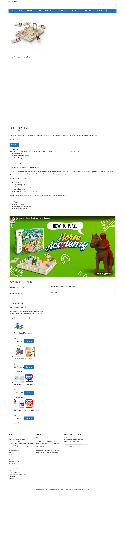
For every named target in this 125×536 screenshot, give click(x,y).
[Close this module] (67, 493)
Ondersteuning (13, 472)
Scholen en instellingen (15, 468)
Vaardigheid (49, 11)
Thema (74, 11)
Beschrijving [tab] (18, 153)
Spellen (71, 151)
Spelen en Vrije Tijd (62, 151)
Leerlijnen (29, 11)
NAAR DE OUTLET (35, 521)
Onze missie (12, 457)
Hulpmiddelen (86, 11)
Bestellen (14, 145)
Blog (10, 470)
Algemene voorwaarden (15, 461)
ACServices (88, 489)
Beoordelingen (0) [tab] (19, 158)
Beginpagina (12, 452)
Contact (11, 459)
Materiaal (62, 11)
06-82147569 (40, 446)
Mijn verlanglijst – (15, 450)
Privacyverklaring (13, 466)
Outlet (99, 11)
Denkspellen (29, 151)
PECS (40, 11)
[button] (14, 149)
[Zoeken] (114, 5)
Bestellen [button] (29, 341)
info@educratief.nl (41, 438)
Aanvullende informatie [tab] (21, 155)
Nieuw (20, 11)
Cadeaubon (12, 478)
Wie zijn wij (11, 454)
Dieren (36, 151)
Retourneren (12, 463)
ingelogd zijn (19, 313)
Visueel (16, 57)
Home (12, 11)
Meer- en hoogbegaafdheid (47, 151)
